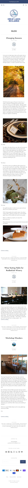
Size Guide (19, 477)
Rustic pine (18, 329)
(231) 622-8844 (14, 441)
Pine (17, 259)
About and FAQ (13, 477)
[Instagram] (14, 452)
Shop (7, 477)
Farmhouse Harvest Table (7, 328)
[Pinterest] (19, 452)
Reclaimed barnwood (22, 259)
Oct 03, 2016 (14, 340)
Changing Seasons (14, 38)
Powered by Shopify (14, 482)
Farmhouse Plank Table (16, 328)
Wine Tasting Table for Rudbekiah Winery (14, 269)
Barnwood (3, 257)
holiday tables (13, 259)
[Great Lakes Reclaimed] (14, 15)
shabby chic (23, 329)
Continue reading (4, 250)
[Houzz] (11, 452)
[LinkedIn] (16, 452)
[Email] (6, 452)
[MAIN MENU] (1, 5)
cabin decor (7, 257)
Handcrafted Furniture (6, 259)
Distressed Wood (23, 326)
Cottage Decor (16, 257)
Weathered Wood (14, 330)
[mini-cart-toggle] (26, 5)
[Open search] (3, 5)
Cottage (11, 257)
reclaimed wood (14, 260)
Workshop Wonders (14, 338)
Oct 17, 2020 (14, 40)
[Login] (23, 5)
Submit (22, 461)
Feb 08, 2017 (14, 272)
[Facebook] (9, 452)
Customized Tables (23, 257)
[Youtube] (22, 452)
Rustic (15, 329)
